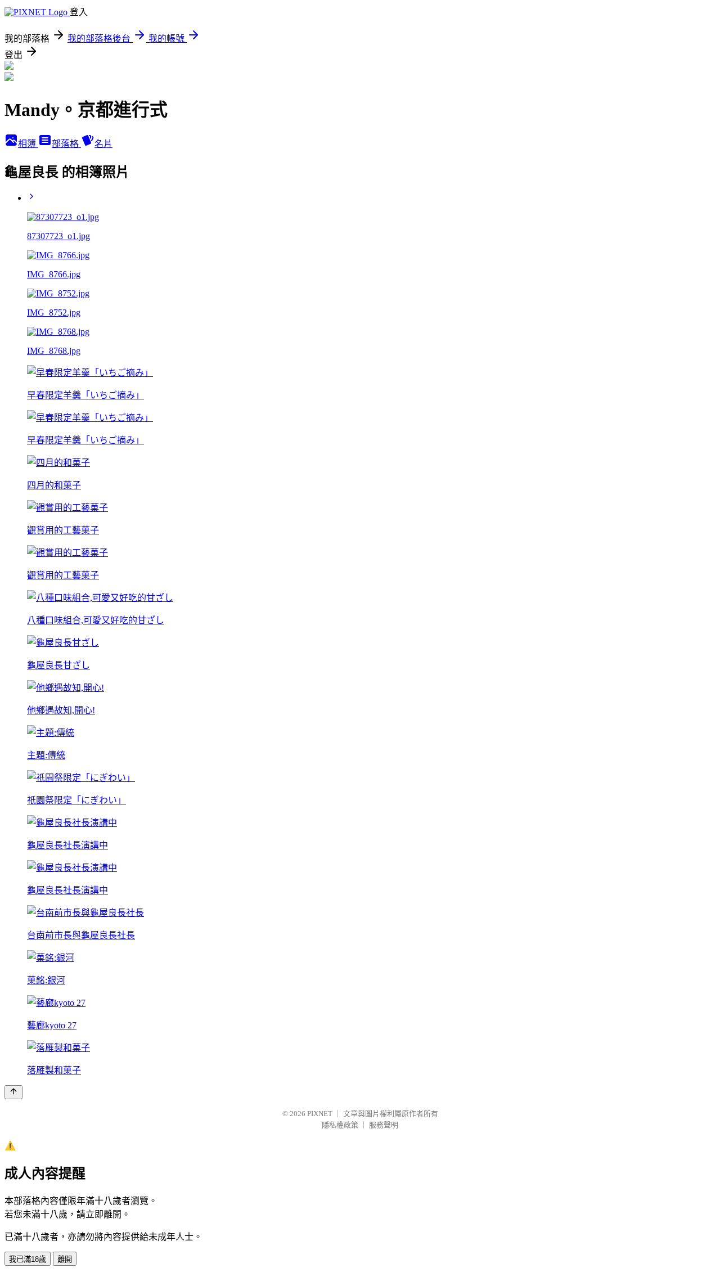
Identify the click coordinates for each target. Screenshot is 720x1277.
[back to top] (13, 1092)
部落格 (66, 144)
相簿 (28, 144)
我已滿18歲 (27, 1259)
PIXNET (319, 1113)
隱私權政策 (340, 1125)
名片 (103, 144)
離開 (64, 1259)
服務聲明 (383, 1125)
